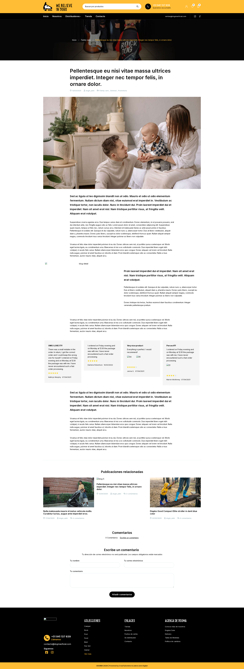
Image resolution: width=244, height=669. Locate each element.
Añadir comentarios (122, 594)
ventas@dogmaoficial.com (175, 16)
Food (86, 638)
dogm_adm (90, 91)
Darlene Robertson (95, 365)
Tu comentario (76, 571)
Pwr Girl (87, 646)
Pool (86, 634)
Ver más (87, 654)
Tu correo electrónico (133, 561)
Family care (86, 40)
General (113, 90)
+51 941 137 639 (161, 5)
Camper (87, 626)
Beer (86, 642)
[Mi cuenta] (186, 6)
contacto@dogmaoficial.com (57, 644)
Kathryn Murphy (54, 377)
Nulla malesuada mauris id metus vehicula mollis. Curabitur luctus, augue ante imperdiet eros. (67, 512)
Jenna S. (130, 371)
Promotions (122, 90)
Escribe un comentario (129, 538)
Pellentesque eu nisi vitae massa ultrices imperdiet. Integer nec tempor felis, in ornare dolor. (119, 487)
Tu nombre (74, 561)
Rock (86, 630)
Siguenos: (49, 648)
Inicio (74, 40)
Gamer (87, 650)
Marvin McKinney (173, 380)
